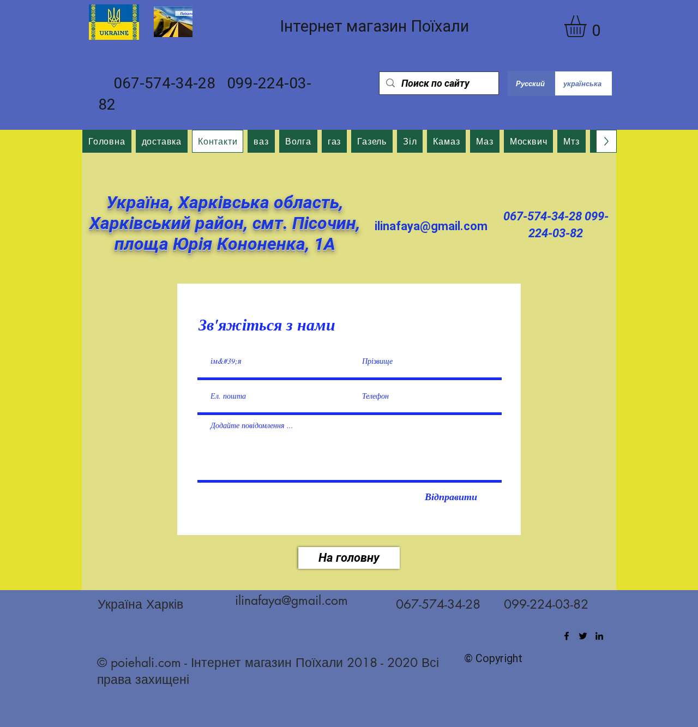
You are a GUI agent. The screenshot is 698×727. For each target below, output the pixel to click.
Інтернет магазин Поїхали (374, 26)
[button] (588, 26)
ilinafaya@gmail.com (431, 226)
